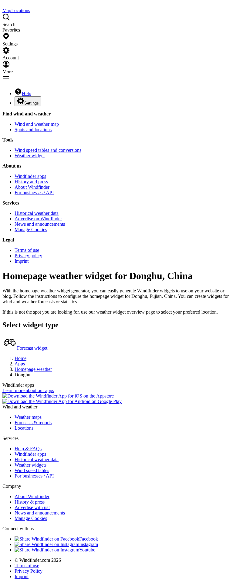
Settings (31, 103)
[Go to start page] (3, 5)
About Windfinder (32, 187)
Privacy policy (28, 255)
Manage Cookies (31, 229)
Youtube (87, 549)
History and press (31, 181)
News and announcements (40, 224)
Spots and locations (33, 129)
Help (26, 93)
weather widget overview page (125, 312)
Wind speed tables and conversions (48, 150)
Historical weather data (37, 213)
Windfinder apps (30, 176)
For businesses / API (34, 192)
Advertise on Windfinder (38, 218)
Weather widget (30, 155)
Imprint (22, 261)
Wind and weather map (37, 124)
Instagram (88, 544)
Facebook (88, 538)
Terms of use (27, 250)
